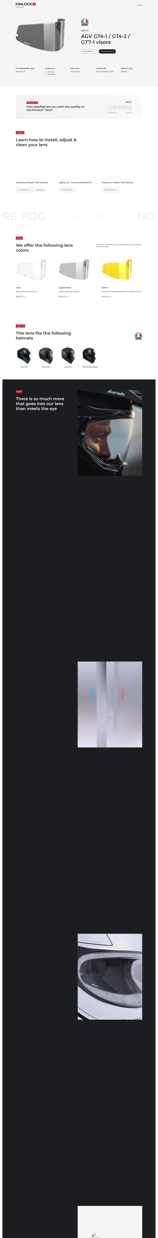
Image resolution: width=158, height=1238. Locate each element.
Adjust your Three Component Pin (75, 182)
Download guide (23, 190)
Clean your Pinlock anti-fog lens (117, 182)
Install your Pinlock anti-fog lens (32, 182)
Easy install (87, 51)
